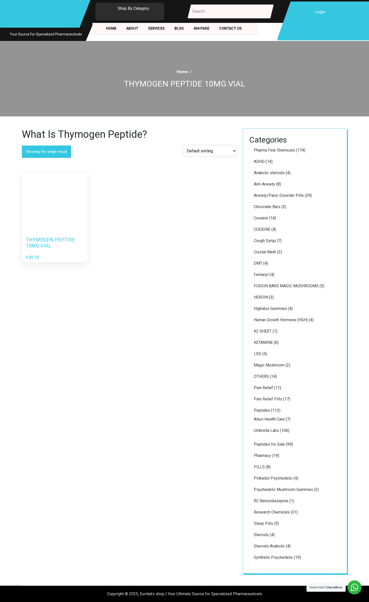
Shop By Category (133, 8)
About (132, 28)
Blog (179, 28)
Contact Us (230, 28)
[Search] (266, 11)
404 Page (201, 28)
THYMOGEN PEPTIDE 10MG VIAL (50, 243)
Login (320, 12)
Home (111, 28)
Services (156, 28)
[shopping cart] (333, 12)
